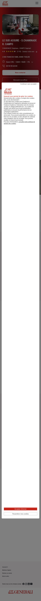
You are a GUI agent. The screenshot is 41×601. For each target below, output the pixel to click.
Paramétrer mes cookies (20, 514)
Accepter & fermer (21, 509)
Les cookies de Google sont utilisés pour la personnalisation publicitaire (19, 108)
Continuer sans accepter (28, 84)
